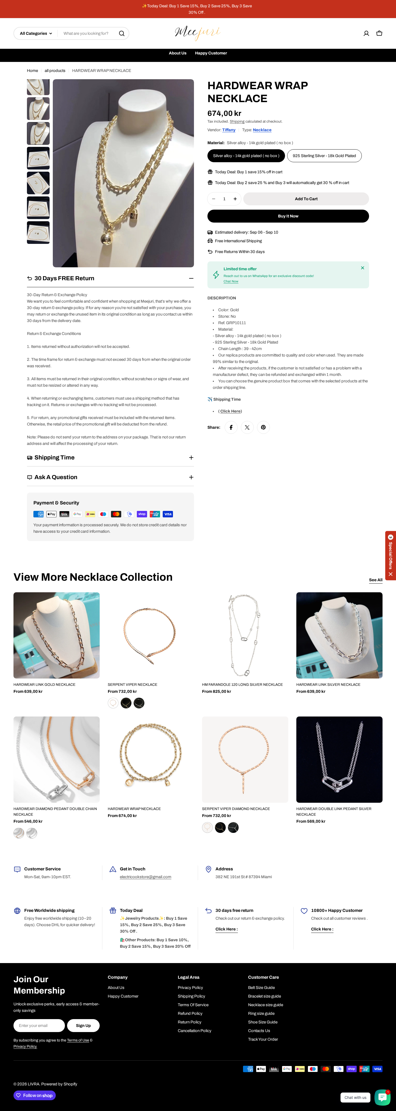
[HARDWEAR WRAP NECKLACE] (151, 760)
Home (32, 70)
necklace (262, 130)
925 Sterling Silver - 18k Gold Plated (324, 156)
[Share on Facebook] (231, 427)
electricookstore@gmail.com (145, 877)
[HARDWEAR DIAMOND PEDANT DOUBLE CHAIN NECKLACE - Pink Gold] (18, 833)
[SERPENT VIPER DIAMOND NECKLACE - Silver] (233, 827)
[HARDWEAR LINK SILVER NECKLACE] (339, 635)
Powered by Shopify (59, 1084)
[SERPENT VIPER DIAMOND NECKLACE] (245, 760)
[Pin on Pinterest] (263, 427)
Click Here (230, 411)
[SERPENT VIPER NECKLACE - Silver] (139, 703)
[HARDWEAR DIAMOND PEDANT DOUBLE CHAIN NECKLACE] (56, 760)
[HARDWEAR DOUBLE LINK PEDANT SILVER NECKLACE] (339, 760)
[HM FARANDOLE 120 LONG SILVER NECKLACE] (245, 635)
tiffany (228, 130)
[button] (390, 555)
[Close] (362, 268)
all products (55, 70)
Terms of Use (78, 1040)
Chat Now (231, 281)
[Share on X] (247, 427)
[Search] (122, 33)
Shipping (237, 121)
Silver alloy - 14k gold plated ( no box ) (246, 156)
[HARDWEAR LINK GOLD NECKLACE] (56, 635)
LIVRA (33, 1084)
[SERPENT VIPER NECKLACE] (151, 635)
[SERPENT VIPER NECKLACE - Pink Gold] (113, 703)
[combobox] (71, 33)
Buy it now (288, 216)
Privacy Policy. (25, 1046)
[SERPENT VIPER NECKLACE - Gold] (126, 703)
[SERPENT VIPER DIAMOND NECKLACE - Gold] (220, 827)
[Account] (366, 33)
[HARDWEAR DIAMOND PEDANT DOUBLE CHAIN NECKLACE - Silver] (31, 833)
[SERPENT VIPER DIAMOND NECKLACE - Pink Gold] (207, 827)
